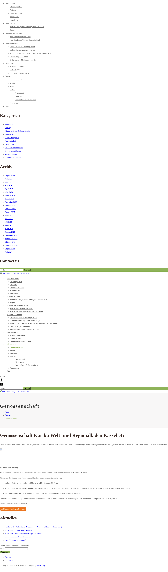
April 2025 (9, 225)
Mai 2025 (8, 222)
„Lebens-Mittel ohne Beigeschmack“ (19, 530)
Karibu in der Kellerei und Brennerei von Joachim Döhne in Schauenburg (33, 527)
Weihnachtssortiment (13, 158)
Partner (12, 90)
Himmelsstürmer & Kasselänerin (17, 131)
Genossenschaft (16, 80)
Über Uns (8, 76)
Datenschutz (9, 557)
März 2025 (9, 229)
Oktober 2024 (10, 242)
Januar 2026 (9, 199)
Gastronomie (20, 93)
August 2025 (10, 212)
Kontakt (13, 86)
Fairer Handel (10, 23)
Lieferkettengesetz (12, 138)
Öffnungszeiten (16, 7)
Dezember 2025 (11, 202)
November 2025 (11, 205)
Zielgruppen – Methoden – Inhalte (23, 60)
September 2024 (11, 245)
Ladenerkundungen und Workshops (23, 50)
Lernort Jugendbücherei (19, 57)
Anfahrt (13, 10)
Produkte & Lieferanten (14, 148)
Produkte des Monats (13, 151)
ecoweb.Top (41, 565)
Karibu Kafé (14, 17)
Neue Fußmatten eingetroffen (16, 540)
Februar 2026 (10, 195)
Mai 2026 (8, 185)
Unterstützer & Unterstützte (25, 100)
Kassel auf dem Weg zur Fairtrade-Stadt (25, 40)
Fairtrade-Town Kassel (13, 33)
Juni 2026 (9, 182)
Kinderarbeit (10, 134)
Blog (7, 106)
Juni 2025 (9, 219)
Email (2, 549)
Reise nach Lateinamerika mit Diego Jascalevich (23, 533)
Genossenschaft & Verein (19, 73)
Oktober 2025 (10, 209)
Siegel (12, 30)
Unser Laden (10, 3)
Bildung (8, 128)
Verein (12, 83)
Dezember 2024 (11, 235)
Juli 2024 (8, 252)
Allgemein (9, 124)
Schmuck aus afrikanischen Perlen (18, 537)
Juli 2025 (8, 215)
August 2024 (10, 249)
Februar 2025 (10, 232)
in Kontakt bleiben (17, 67)
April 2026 (9, 189)
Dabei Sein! (9, 63)
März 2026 (9, 192)
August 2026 (10, 176)
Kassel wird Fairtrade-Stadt (20, 37)
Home (7, 412)
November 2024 (11, 239)
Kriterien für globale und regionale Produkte (27, 27)
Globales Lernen (11, 43)
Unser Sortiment (16, 13)
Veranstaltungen (11, 154)
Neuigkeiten (9, 144)
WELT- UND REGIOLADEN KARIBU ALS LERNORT (31, 53)
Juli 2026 (8, 179)
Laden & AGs (15, 70)
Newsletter (14, 20)
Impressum (14, 103)
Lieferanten (19, 96)
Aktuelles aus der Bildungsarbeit (22, 47)
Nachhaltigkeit (10, 141)
